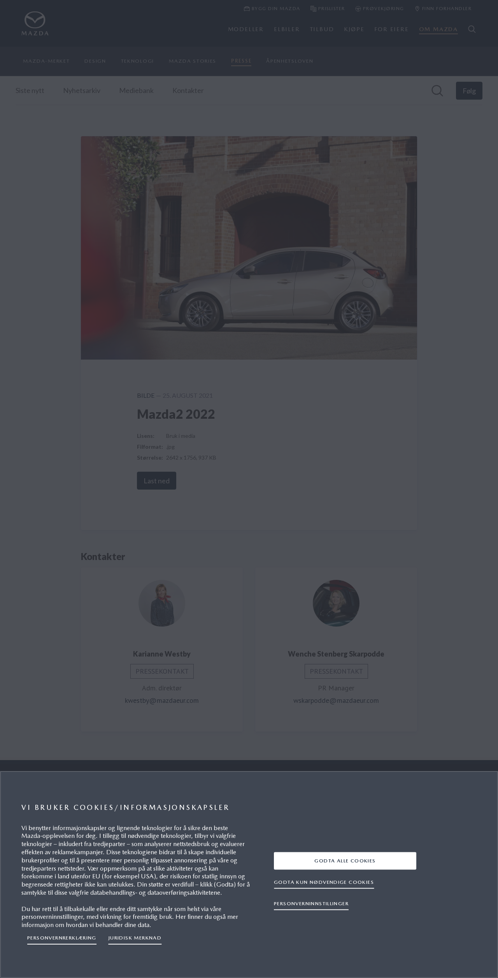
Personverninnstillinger (311, 903)
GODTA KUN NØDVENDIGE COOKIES (324, 882)
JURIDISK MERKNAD (134, 938)
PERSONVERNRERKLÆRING (61, 938)
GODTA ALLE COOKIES (344, 861)
